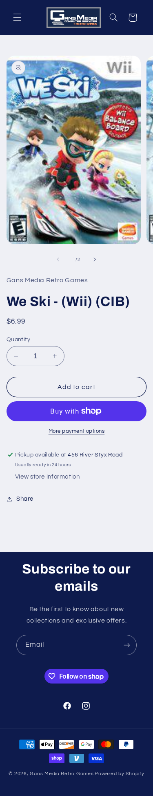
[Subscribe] (127, 645)
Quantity (18, 339)
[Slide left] (58, 259)
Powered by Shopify (119, 773)
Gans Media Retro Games (61, 773)
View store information (47, 477)
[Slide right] (95, 259)
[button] (17, 17)
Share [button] (24, 499)
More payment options (77, 431)
